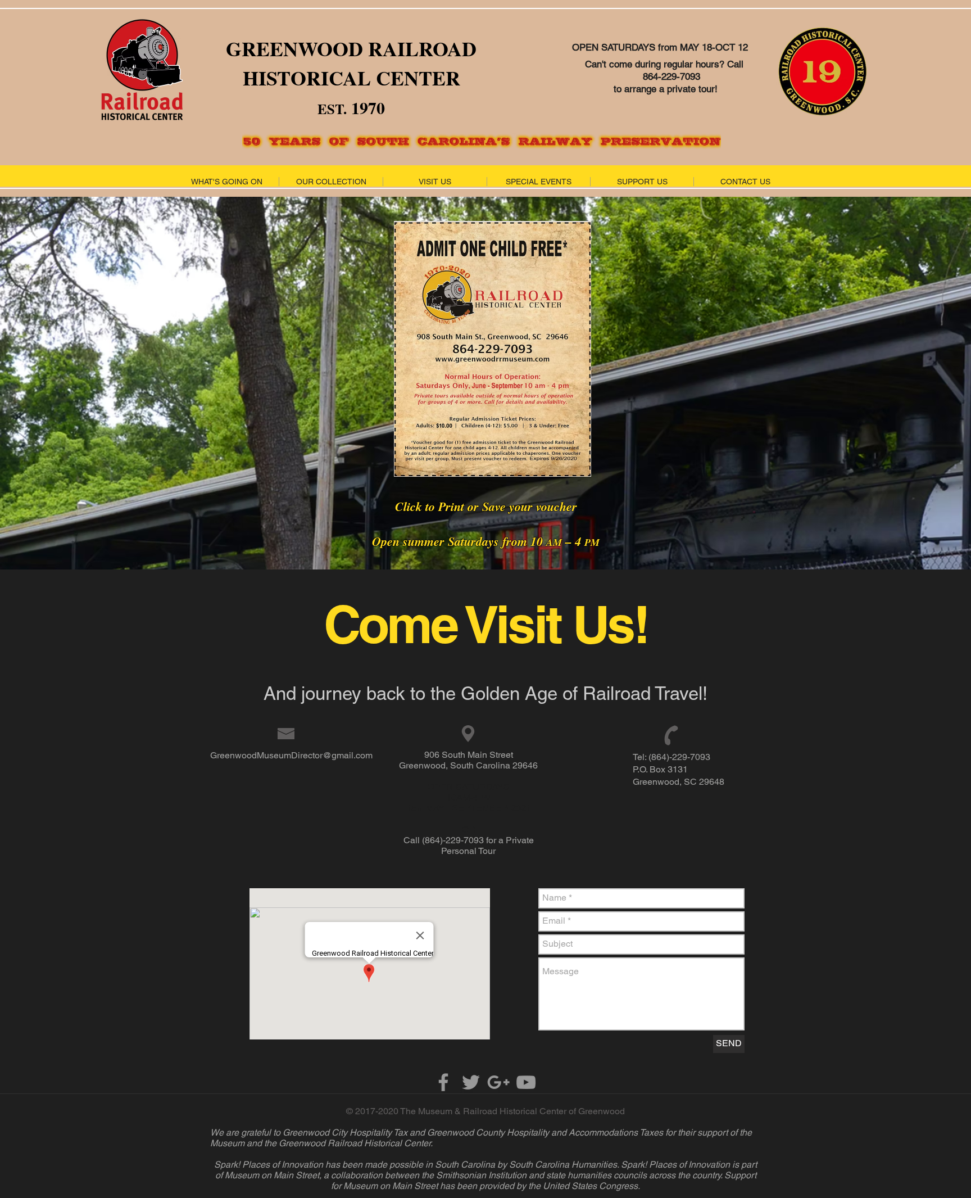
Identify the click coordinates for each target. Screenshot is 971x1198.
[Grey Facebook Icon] (443, 1082)
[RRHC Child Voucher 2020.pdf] (492, 350)
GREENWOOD (294, 48)
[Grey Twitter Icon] (471, 1082)
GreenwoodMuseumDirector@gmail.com (291, 755)
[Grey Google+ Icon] (498, 1082)
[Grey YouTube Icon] (526, 1082)
